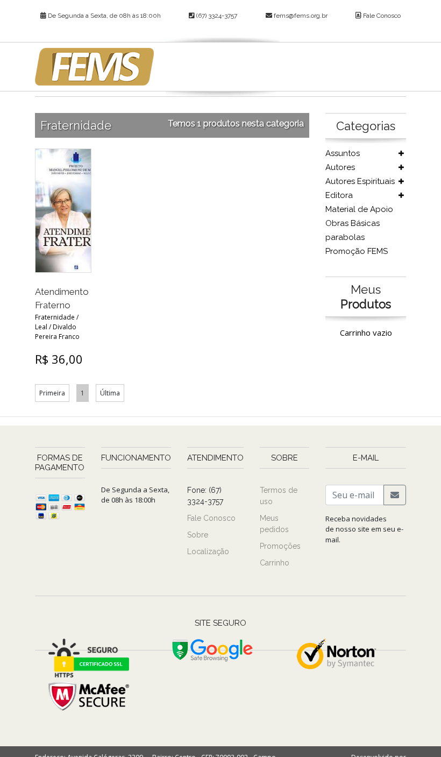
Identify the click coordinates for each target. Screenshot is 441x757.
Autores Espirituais (360, 181)
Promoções (280, 546)
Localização (208, 551)
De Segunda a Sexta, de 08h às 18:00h (103, 15)
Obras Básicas (352, 223)
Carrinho (274, 562)
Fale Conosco (381, 15)
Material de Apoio (359, 209)
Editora (339, 195)
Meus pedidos (274, 524)
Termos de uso (278, 496)
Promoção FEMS (356, 251)
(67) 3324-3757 (216, 15)
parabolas (345, 237)
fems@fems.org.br (301, 15)
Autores (340, 167)
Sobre (197, 534)
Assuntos (342, 153)
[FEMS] (94, 67)
